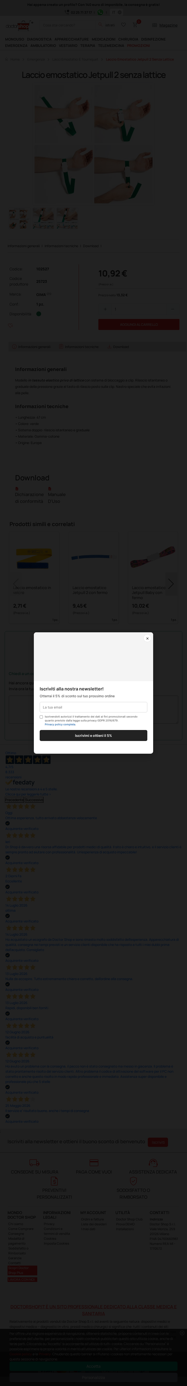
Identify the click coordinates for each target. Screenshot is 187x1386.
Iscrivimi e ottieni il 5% (93, 735)
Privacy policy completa (60, 724)
